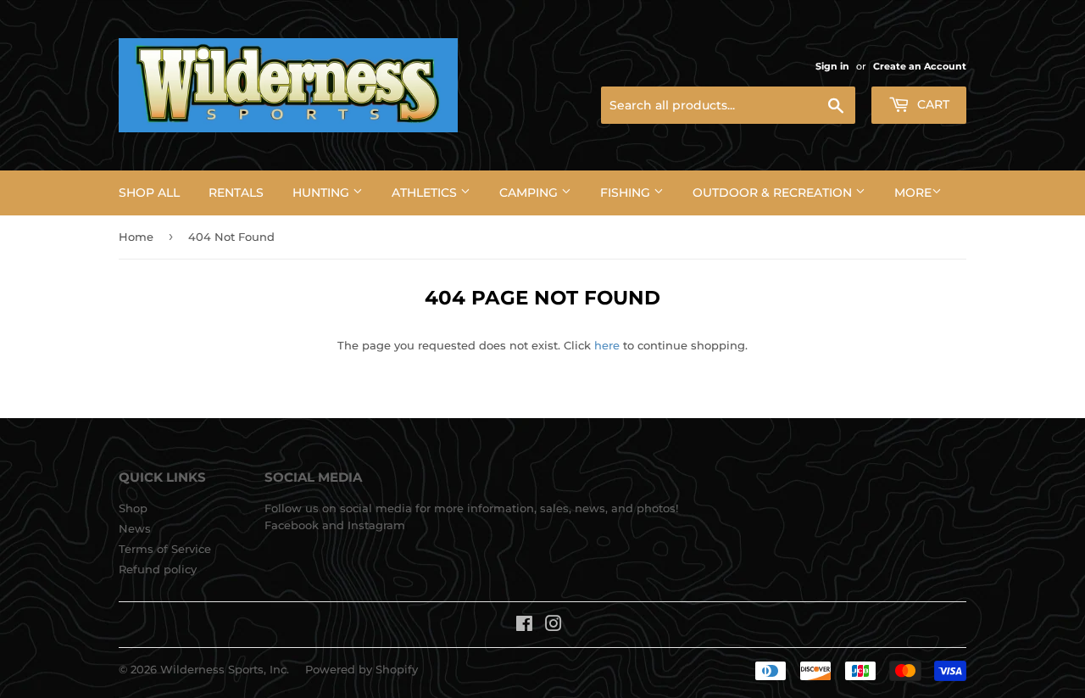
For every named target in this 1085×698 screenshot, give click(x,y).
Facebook (291, 525)
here (607, 345)
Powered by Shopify (361, 669)
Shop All (149, 192)
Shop (133, 508)
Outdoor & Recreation (774, 192)
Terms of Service (165, 549)
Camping (530, 192)
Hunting (322, 192)
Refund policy (158, 569)
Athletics (426, 192)
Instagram (376, 525)
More (913, 192)
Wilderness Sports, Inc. (224, 669)
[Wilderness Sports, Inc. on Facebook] (524, 626)
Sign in (832, 66)
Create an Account (919, 66)
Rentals (236, 192)
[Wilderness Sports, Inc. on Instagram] (553, 626)
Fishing (627, 192)
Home (136, 236)
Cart (931, 104)
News (135, 528)
